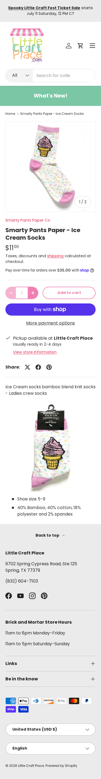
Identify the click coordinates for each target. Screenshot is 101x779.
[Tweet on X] (27, 367)
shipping (55, 256)
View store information (35, 352)
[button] (80, 46)
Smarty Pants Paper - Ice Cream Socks (52, 113)
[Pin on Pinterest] (49, 367)
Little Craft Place (31, 765)
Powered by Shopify (61, 765)
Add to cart (69, 292)
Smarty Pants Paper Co (27, 220)
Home (10, 113)
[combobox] (50, 75)
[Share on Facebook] (38, 367)
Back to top (48, 535)
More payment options (50, 323)
